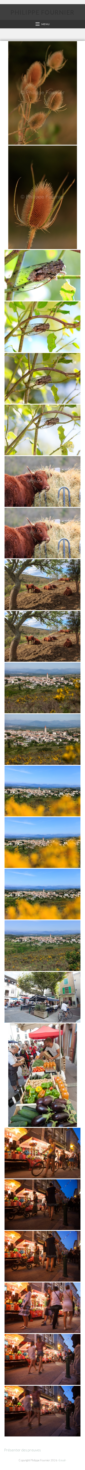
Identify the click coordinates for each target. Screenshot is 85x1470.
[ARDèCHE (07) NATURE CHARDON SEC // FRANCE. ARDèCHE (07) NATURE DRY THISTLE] (42, 93)
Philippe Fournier (42, 12)
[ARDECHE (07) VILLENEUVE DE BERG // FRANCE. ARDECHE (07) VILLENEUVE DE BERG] (42, 688)
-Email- (62, 1460)
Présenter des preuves (22, 1450)
